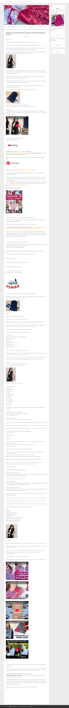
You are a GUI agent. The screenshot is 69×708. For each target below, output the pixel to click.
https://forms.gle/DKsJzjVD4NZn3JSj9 (13, 188)
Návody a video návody (19, 1)
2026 (59, 52)
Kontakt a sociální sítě (27, 1)
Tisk (18, 706)
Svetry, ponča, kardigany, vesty (22, 26)
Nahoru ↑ (31, 706)
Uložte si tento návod (10, 543)
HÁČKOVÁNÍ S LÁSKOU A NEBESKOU (22, 172)
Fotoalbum (57, 26)
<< (52, 52)
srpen (57, 52)
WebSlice (14, 706)
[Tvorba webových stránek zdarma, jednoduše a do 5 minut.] (10, 706)
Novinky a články (10, 1)
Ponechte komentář (10, 546)
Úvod (6, 1)
